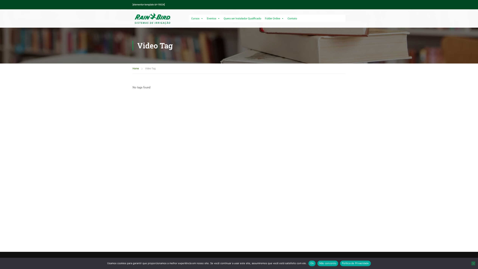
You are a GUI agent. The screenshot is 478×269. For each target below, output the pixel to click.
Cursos (195, 18)
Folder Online (272, 18)
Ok (312, 263)
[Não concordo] (473, 263)
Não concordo (327, 263)
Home (136, 68)
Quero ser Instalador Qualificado (242, 18)
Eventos (211, 18)
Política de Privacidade (355, 263)
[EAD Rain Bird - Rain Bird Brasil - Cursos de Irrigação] (152, 18)
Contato (292, 18)
